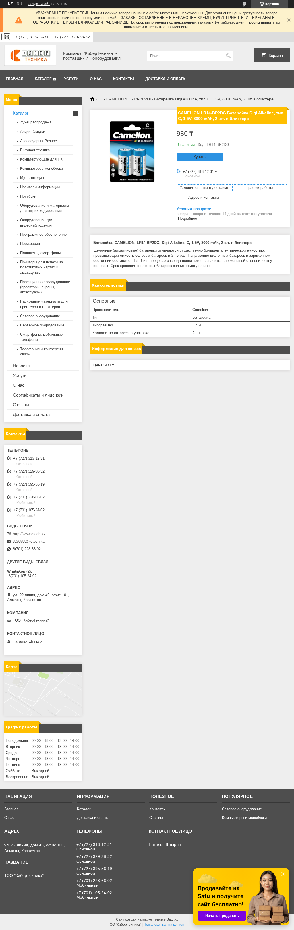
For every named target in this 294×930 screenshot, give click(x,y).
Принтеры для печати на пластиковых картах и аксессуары (41, 267)
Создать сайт (39, 4)
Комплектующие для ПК (41, 159)
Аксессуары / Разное (38, 141)
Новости (21, 365)
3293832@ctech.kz (29, 541)
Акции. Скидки (32, 131)
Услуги (71, 79)
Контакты (123, 79)
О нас (96, 79)
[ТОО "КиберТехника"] (30, 56)
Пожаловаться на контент (165, 925)
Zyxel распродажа (35, 122)
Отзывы (21, 404)
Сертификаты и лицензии (38, 395)
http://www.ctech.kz (29, 534)
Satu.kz (172, 919)
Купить (200, 157)
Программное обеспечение (43, 234)
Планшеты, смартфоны (40, 253)
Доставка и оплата (165, 79)
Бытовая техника (35, 150)
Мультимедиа (32, 177)
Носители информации (40, 187)
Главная (14, 79)
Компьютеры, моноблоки (41, 168)
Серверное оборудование (42, 325)
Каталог (43, 79)
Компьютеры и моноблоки (244, 817)
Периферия (30, 243)
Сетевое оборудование (40, 316)
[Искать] (228, 56)
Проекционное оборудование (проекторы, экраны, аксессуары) (45, 287)
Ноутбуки (28, 196)
